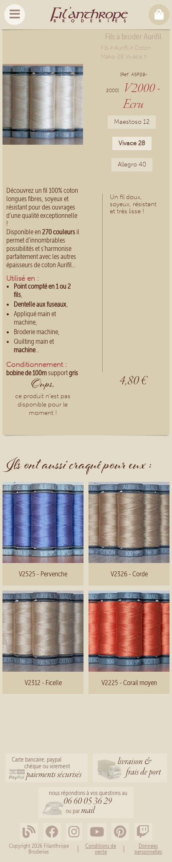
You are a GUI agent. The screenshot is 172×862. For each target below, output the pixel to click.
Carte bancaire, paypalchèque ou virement (46, 768)
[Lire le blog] (29, 832)
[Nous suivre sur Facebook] (52, 832)
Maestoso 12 (131, 121)
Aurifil (121, 47)
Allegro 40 (132, 164)
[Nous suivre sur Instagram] (74, 832)
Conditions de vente (100, 848)
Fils (105, 47)
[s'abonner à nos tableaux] (120, 832)
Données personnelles (148, 848)
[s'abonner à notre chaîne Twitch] (143, 832)
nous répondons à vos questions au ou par (88, 803)
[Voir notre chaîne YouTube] (96, 832)
